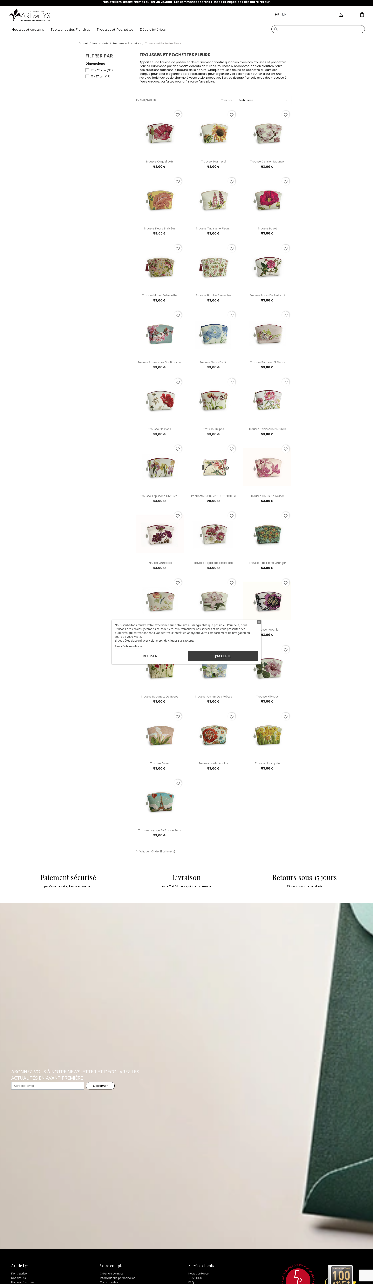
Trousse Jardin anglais (213, 763)
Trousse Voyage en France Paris (159, 830)
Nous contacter (199, 1273)
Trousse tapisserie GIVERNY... (159, 496)
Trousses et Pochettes (115, 29)
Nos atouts (18, 1278)
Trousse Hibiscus (267, 696)
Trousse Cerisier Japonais (267, 161)
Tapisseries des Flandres (70, 29)
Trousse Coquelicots (159, 161)
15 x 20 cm (102, 70)
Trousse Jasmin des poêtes (213, 696)
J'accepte (223, 656)
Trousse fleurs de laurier (267, 496)
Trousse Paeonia (267, 630)
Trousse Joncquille (267, 763)
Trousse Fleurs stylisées (159, 228)
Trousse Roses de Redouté (267, 295)
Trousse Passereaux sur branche (159, 362)
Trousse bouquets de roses (159, 696)
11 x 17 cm (101, 76)
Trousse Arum (159, 763)
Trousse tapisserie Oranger (267, 563)
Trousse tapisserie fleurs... (213, 228)
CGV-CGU (195, 1278)
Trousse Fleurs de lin (213, 362)
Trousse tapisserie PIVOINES (267, 429)
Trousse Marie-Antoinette (159, 295)
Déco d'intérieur (153, 29)
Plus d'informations (128, 646)
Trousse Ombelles (159, 563)
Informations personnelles (117, 1278)
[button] (362, 14)
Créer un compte (112, 1273)
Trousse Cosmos (159, 429)
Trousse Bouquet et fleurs (267, 362)
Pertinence (264, 100)
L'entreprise (19, 1273)
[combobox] (318, 29)
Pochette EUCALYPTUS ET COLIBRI (213, 496)
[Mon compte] (341, 14)
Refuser (150, 656)
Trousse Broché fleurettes (213, 295)
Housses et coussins (27, 29)
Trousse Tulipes (213, 429)
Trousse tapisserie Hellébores (213, 563)
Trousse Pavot (267, 228)
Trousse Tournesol (213, 161)
